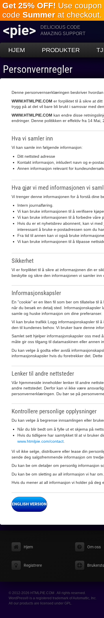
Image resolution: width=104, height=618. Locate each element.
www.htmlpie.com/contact (40, 441)
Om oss (94, 547)
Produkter (61, 50)
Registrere (33, 565)
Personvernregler (38, 69)
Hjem (16, 50)
